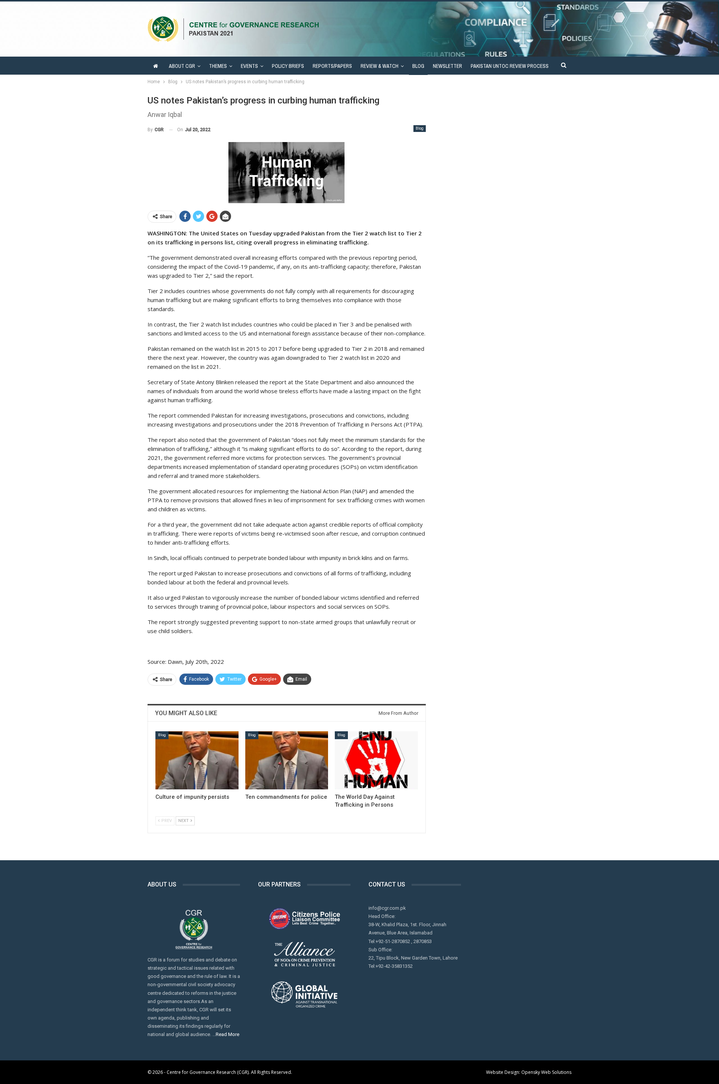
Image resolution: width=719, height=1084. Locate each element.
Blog (418, 66)
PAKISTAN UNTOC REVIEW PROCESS (510, 66)
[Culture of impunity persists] (197, 760)
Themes (218, 66)
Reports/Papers (332, 66)
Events (249, 66)
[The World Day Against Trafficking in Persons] (376, 760)
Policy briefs (288, 66)
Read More (227, 1034)
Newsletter (447, 66)
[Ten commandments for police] (286, 760)
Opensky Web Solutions (546, 1072)
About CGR (182, 66)
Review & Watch (379, 66)
